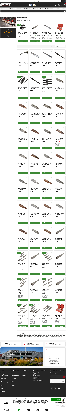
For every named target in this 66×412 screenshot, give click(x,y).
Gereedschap (5, 14)
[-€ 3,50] (23, 282)
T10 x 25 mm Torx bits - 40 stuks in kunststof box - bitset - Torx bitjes (47, 164)
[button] (64, 5)
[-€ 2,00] (23, 256)
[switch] (28, 410)
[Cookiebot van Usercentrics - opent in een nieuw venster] (6, 410)
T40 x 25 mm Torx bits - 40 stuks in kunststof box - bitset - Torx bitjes (35, 239)
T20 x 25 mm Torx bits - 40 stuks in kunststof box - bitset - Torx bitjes (35, 189)
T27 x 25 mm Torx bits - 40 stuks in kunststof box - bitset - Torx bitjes (35, 214)
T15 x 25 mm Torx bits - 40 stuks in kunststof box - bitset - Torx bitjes (22, 189)
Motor (12, 382)
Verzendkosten (20, 95)
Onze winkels (2, 384)
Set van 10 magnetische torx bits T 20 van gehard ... (22, 33)
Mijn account (24, 375)
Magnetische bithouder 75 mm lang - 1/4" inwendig (47, 63)
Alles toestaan (58, 399)
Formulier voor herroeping (4, 382)
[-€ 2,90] (35, 308)
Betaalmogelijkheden (3, 374)
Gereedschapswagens (14, 379)
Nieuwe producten (14, 372)
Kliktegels (12, 381)
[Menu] (64, 398)
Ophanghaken (13, 384)
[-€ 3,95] (23, 80)
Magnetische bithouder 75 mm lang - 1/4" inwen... (47, 33)
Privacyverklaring (3, 378)
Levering (1, 372)
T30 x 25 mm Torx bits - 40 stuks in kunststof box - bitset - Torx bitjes (59, 214)
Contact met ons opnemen (54, 1)
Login (23, 374)
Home (1, 14)
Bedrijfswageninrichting (15, 375)
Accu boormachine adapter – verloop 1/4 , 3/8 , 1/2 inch (46, 316)
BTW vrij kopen (2, 379)
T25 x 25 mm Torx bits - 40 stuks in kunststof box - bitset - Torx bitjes (59, 189)
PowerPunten (2, 391)
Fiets (12, 374)
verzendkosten (37, 38)
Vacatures (1, 385)
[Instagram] (59, 388)
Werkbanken (13, 385)
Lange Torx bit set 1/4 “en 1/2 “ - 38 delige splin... (59, 33)
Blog (59, 1)
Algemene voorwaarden (4, 375)
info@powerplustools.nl (55, 363)
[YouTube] (55, 388)
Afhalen (1, 388)
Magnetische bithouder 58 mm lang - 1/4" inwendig (34, 63)
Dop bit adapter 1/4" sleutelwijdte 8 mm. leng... (34, 33)
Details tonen (52, 410)
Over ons (47, 1)
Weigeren (58, 405)
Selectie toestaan (58, 402)
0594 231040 (41, 380)
